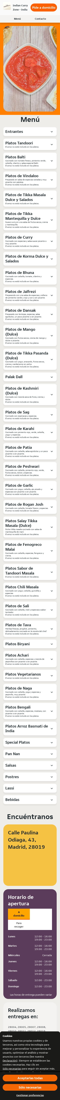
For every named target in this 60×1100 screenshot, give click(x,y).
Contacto (40, 18)
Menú (17, 18)
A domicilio (18, 913)
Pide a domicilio (43, 7)
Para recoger (19, 924)
